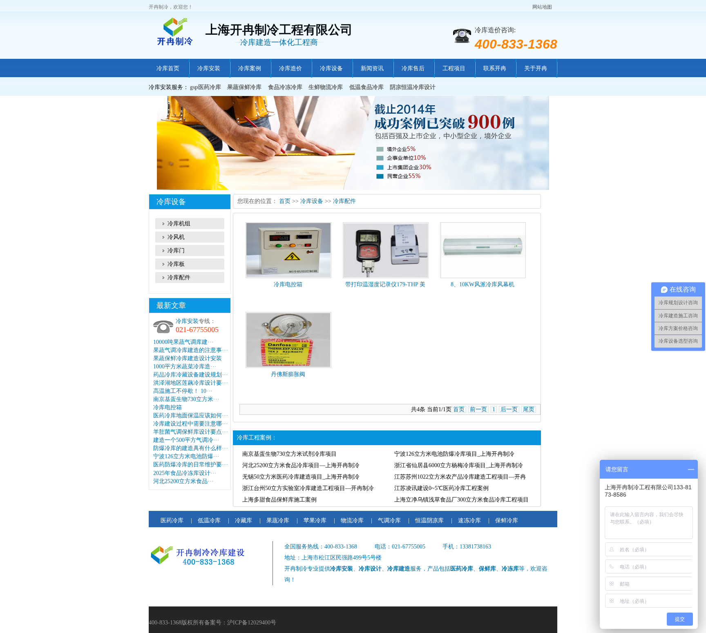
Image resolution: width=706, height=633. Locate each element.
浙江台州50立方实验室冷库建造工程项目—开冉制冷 (308, 488)
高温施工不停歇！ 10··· (182, 391)
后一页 (509, 409)
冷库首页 (167, 68)
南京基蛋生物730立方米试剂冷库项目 (289, 454)
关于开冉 (535, 68)
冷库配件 (179, 277)
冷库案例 (249, 68)
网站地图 (542, 7)
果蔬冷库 (277, 520)
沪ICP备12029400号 (251, 623)
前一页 (478, 409)
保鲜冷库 (506, 520)
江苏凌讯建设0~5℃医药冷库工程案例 (441, 488)
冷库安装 (208, 68)
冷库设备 (331, 68)
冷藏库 (243, 520)
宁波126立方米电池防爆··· (186, 456)
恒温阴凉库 (429, 520)
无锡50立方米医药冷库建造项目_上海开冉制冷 (301, 477)
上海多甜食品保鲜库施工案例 (279, 500)
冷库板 (176, 264)
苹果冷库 (315, 520)
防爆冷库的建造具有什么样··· (190, 448)
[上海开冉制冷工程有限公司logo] (177, 32)
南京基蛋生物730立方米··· (186, 399)
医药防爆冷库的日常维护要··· (190, 464)
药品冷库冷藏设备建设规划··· (190, 375)
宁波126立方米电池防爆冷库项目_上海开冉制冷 (454, 454)
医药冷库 (172, 520)
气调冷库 (389, 520)
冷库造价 (290, 68)
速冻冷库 (469, 520)
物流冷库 (352, 520)
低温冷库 (209, 520)
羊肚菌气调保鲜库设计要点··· (190, 432)
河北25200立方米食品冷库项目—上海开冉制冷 (301, 465)
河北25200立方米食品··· (183, 481)
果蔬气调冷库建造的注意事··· (190, 350)
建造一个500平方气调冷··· (186, 440)
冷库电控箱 (167, 407)
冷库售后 (413, 68)
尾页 (528, 409)
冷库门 (176, 250)
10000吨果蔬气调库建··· (183, 342)
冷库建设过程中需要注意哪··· (190, 424)
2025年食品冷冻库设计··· (185, 473)
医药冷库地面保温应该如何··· (190, 415)
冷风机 (176, 237)
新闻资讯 (372, 68)
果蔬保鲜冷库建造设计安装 (187, 358)
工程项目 (453, 68)
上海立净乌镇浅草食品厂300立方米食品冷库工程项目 (461, 500)
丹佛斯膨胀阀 (288, 374)
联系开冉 (494, 68)
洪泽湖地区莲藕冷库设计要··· (190, 383)
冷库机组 (179, 224)
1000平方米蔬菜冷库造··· (185, 366)
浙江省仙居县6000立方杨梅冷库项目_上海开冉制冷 (458, 465)
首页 (284, 201)
